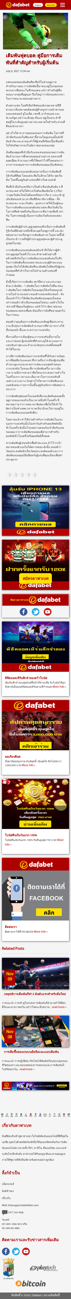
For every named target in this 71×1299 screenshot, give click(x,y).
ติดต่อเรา (11, 927)
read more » (59, 1007)
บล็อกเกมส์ (8, 1184)
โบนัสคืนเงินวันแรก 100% (21, 835)
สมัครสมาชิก (51, 5)
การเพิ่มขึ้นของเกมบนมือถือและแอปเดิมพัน (31, 1052)
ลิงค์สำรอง (8, 1191)
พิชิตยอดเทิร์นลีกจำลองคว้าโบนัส (26, 678)
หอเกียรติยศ (13, 757)
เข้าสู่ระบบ (38, 5)
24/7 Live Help (15, 1212)
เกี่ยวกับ (6, 1198)
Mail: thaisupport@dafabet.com (20, 1205)
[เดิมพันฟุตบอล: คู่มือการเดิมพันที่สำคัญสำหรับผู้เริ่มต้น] (35, 31)
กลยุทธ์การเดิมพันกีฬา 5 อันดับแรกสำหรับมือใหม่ (35, 994)
